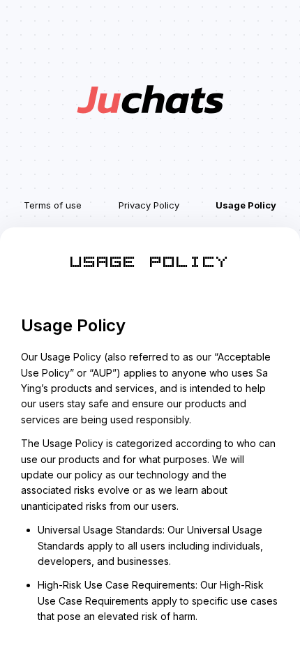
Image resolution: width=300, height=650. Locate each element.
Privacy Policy (149, 205)
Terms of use (53, 205)
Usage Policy (246, 205)
